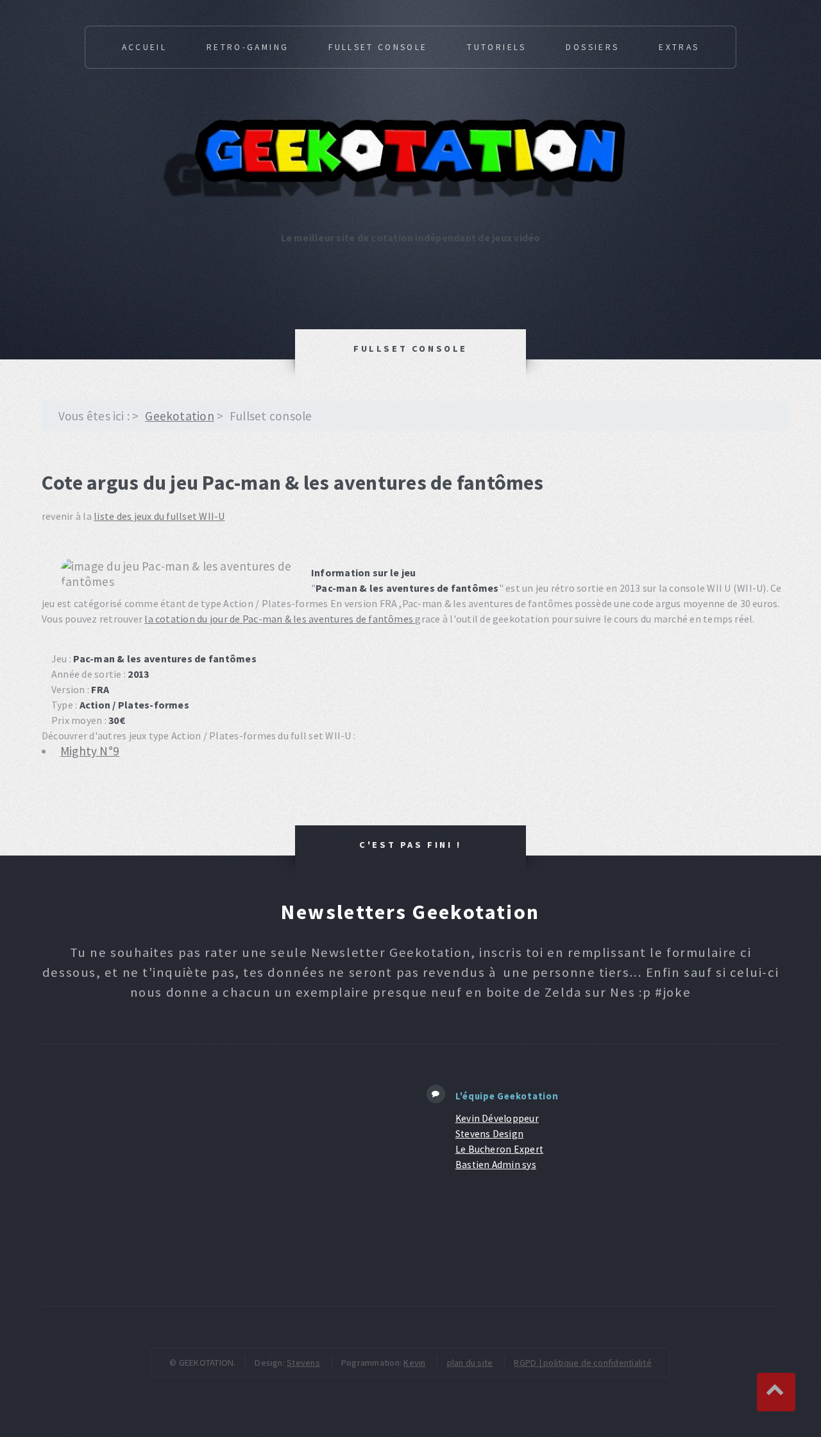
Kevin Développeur (497, 1118)
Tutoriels (496, 47)
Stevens (303, 1362)
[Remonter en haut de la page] (776, 1392)
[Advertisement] (223, 1175)
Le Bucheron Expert (499, 1149)
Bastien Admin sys (495, 1164)
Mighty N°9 (89, 751)
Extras (679, 47)
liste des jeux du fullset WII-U (159, 516)
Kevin (414, 1362)
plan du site (470, 1362)
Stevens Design (489, 1134)
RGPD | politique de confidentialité (582, 1362)
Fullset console (377, 47)
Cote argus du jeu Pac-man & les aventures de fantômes (293, 482)
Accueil (144, 47)
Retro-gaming (248, 47)
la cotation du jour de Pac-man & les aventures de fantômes (279, 618)
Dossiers (592, 47)
